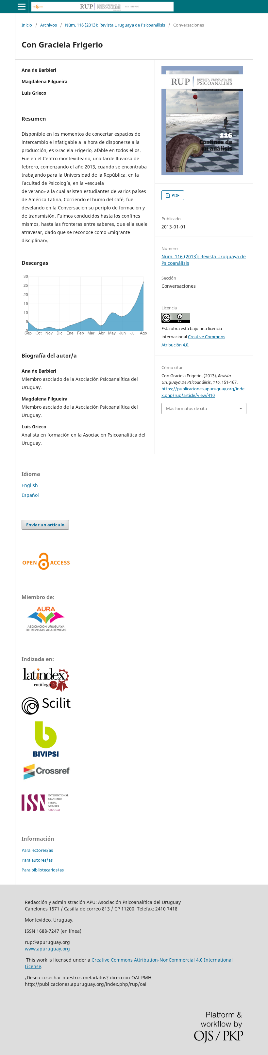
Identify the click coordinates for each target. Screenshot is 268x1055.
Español (30, 495)
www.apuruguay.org (47, 949)
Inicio (27, 25)
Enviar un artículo (45, 525)
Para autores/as (37, 860)
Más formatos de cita (186, 408)
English (30, 485)
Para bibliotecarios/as (43, 870)
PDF (175, 195)
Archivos (48, 25)
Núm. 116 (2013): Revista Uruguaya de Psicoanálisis (115, 25)
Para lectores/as (37, 850)
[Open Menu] (21, 6)
